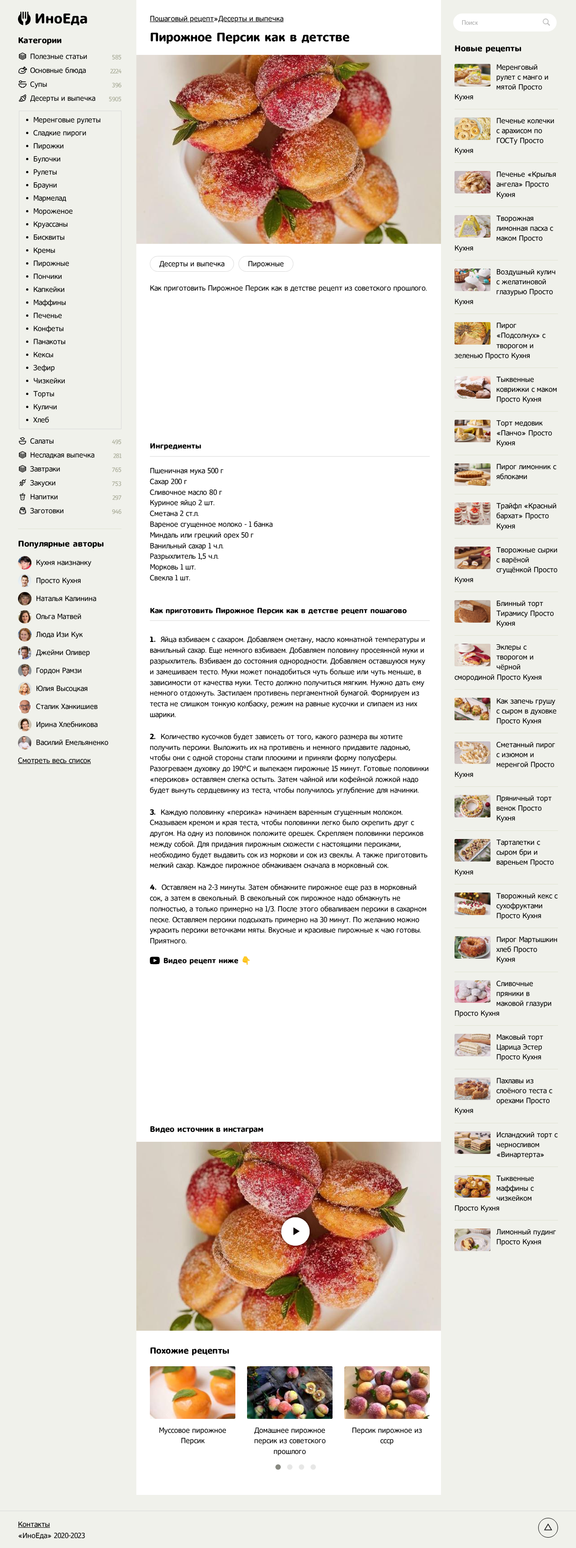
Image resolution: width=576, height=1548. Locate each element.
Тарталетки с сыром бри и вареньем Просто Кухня (504, 857)
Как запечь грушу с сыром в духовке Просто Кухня (526, 711)
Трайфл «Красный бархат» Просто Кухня (526, 516)
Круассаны (50, 224)
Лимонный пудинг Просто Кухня (526, 1237)
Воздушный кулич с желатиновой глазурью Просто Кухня (505, 287)
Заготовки (47, 511)
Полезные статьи (58, 56)
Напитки (44, 497)
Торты (43, 394)
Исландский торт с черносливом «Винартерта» (527, 1145)
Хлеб (41, 420)
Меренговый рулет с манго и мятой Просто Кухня (501, 82)
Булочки (47, 159)
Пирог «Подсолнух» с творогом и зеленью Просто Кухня (499, 340)
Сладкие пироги (59, 133)
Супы (38, 84)
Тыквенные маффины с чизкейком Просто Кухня (494, 1193)
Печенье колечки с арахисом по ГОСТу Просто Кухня (504, 136)
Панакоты (49, 341)
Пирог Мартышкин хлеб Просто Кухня (527, 949)
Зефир (44, 367)
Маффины (49, 302)
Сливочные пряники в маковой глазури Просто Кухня (503, 998)
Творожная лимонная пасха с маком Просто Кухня (503, 233)
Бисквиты (49, 237)
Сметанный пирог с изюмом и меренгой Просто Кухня (504, 759)
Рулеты (45, 172)
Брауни (45, 185)
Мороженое (53, 211)
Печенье (47, 315)
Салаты (42, 441)
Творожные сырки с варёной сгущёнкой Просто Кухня (506, 565)
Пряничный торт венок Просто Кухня (524, 808)
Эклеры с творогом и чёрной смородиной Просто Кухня (498, 662)
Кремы (44, 250)
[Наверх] (548, 1528)
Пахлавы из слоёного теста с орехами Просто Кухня (503, 1096)
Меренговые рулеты (67, 120)
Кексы (43, 354)
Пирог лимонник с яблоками (526, 471)
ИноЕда (61, 18)
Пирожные (266, 264)
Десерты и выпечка (192, 264)
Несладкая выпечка (62, 455)
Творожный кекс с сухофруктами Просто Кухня (527, 906)
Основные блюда (58, 70)
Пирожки (48, 146)
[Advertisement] (288, 367)
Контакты (34, 1524)
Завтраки (45, 469)
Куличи (45, 407)
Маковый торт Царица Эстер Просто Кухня (519, 1047)
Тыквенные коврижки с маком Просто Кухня (526, 389)
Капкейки (49, 289)
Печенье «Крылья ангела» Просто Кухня (526, 184)
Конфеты (48, 328)
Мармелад (49, 198)
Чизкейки (49, 381)
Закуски (43, 483)
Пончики (47, 276)
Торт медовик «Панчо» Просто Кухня (524, 433)
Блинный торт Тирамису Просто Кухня (525, 613)
